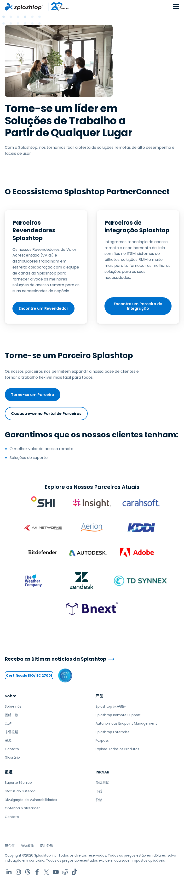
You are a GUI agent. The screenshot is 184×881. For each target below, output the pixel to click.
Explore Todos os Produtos (117, 749)
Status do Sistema (20, 791)
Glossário (12, 757)
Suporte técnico (18, 782)
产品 (99, 696)
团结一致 (11, 715)
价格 (99, 799)
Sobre (11, 696)
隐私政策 (27, 845)
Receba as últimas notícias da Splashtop (55, 659)
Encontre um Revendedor (43, 308)
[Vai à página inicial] (24, 6)
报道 (8, 772)
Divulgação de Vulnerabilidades (31, 799)
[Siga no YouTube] (56, 872)
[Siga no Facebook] (37, 872)
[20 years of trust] (56, 6)
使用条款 (46, 845)
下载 (99, 791)
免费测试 (102, 782)
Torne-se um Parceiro (32, 394)
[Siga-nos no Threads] (27, 872)
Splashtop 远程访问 (111, 706)
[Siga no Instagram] (18, 872)
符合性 (10, 845)
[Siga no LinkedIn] (9, 872)
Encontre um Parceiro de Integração (138, 306)
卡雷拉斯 (11, 732)
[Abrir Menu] (176, 7)
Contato (12, 749)
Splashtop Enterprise (113, 732)
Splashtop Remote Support (118, 715)
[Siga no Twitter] (46, 872)
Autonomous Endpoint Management (126, 723)
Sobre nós (13, 706)
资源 (8, 740)
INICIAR (102, 772)
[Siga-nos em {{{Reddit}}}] (65, 872)
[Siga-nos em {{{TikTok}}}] (74, 872)
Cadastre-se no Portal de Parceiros (46, 413)
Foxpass (102, 740)
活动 (8, 723)
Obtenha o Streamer (22, 808)
